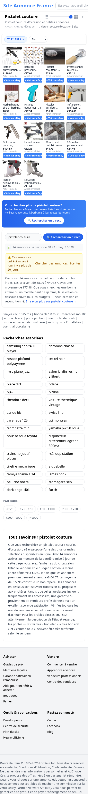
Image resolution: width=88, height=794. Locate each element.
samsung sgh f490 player (21, 348)
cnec (51, 318)
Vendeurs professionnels (64, 676)
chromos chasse (61, 346)
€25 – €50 (26, 509)
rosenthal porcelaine (16, 326)
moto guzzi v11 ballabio (64, 322)
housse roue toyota (22, 436)
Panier (7, 701)
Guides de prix (13, 664)
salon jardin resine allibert (63, 374)
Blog (50, 732)
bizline (54, 392)
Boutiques (10, 695)
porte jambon (35, 318)
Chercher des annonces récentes (57, 263)
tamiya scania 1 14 (21, 474)
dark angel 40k (18, 489)
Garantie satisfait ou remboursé (17, 678)
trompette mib (18, 428)
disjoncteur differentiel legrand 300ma (64, 441)
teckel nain (57, 358)
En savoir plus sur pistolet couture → (51, 301)
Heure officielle (13, 737)
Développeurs (12, 720)
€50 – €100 (47, 509)
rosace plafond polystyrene (18, 361)
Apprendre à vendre (61, 670)
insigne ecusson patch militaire (23, 322)
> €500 (33, 517)
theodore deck (18, 400)
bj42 (10, 392)
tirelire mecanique (21, 466)
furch (53, 489)
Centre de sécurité (16, 726)
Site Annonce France (28, 5)
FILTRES (16, 39)
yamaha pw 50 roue (64, 428)
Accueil (9, 27)
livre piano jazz (18, 371)
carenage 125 (17, 420)
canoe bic (14, 412)
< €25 (9, 509)
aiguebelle (57, 466)
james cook (57, 474)
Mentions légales (15, 670)
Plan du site (11, 732)
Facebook (53, 726)
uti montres (58, 420)
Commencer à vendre (62, 664)
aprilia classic (13, 318)
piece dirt (14, 384)
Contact (52, 720)
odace (53, 384)
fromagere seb (60, 482)
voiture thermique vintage (63, 402)
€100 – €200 (70, 509)
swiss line (56, 412)
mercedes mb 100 (74, 314)
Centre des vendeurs (61, 682)
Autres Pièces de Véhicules (25, 28)
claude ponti (66, 318)
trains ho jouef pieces (18, 456)
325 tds (26, 314)
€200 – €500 (14, 517)
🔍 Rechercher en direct (63, 237)
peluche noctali (18, 482)
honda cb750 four (46, 314)
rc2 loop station (61, 453)
